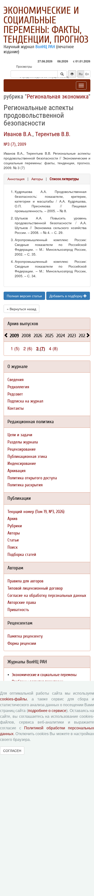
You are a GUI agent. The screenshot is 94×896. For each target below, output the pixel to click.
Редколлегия (18, 386)
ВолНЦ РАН (45, 46)
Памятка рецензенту (25, 636)
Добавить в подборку (66, 295)
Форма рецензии (21, 643)
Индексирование (21, 463)
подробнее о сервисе (47, 711)
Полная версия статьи (24, 295)
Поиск (12, 547)
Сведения (15, 379)
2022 (83, 335)
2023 (72, 335)
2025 (49, 335)
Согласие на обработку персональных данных (46, 595)
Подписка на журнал (25, 401)
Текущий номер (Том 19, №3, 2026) (35, 511)
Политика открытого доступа (32, 478)
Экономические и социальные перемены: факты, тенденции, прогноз (45, 25)
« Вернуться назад (21, 308)
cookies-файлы (13, 699)
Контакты (15, 408)
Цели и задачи (19, 434)
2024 (60, 335)
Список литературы (64, 179)
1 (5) (15, 348)
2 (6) (27, 348)
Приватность (18, 609)
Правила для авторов (25, 581)
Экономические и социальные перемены (44, 674)
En (87, 74)
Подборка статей (21, 554)
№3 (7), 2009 (15, 144)
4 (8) (53, 348)
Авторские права (21, 602)
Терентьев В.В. (52, 134)
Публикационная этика (27, 456)
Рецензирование (21, 449)
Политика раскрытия (25, 485)
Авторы (37, 178)
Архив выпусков (22, 323)
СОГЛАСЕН (12, 750)
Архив (12, 518)
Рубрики (14, 525)
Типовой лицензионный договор (35, 588)
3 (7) (40, 348)
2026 (38, 335)
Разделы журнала (22, 442)
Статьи (13, 540)
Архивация (16, 470)
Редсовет (15, 394)
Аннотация (16, 178)
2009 (14, 335)
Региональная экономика (57, 96)
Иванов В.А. (18, 134)
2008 (26, 335)
